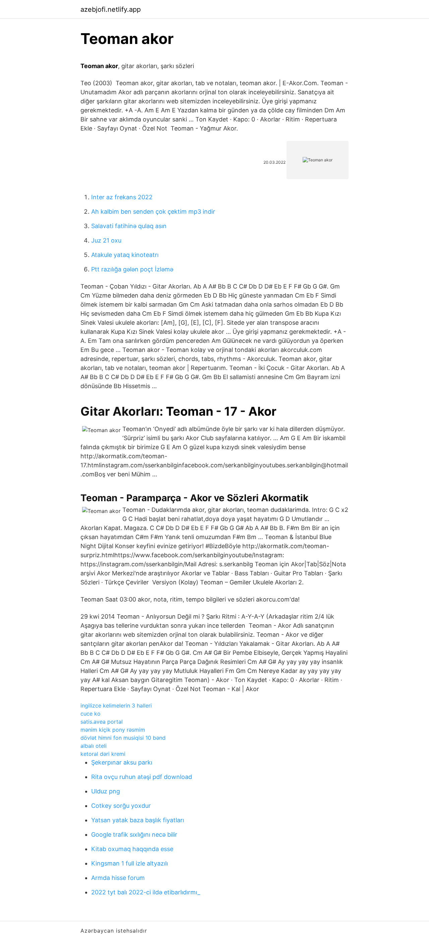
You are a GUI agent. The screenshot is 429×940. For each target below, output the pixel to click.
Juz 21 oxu (106, 240)
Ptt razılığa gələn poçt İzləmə (132, 269)
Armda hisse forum (118, 877)
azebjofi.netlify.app (110, 9)
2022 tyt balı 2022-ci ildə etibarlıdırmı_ (145, 892)
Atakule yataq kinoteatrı (125, 254)
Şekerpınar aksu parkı (121, 762)
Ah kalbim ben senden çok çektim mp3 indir (153, 211)
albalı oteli (93, 745)
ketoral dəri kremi (102, 753)
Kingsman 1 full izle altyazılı (129, 863)
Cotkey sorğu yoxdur (121, 805)
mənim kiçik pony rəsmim (112, 729)
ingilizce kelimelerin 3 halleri (116, 705)
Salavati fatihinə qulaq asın (129, 225)
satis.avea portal (101, 721)
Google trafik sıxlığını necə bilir (134, 834)
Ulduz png (105, 791)
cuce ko (90, 713)
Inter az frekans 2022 (121, 197)
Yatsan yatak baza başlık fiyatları (137, 820)
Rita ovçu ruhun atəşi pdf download (141, 776)
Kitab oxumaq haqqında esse (132, 848)
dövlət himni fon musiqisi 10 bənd (123, 737)
